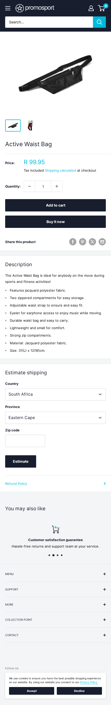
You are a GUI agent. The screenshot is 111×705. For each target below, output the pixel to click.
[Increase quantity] (56, 186)
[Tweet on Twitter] (92, 241)
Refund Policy (16, 483)
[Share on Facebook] (72, 241)
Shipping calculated (60, 170)
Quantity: (13, 186)
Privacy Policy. (89, 682)
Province (12, 407)
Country (12, 384)
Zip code (12, 430)
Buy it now (55, 221)
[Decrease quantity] (29, 186)
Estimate (20, 461)
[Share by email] (102, 241)
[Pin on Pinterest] (82, 241)
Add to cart (55, 205)
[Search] (99, 22)
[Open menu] (7, 8)
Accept (32, 691)
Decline (79, 691)
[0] (101, 8)
